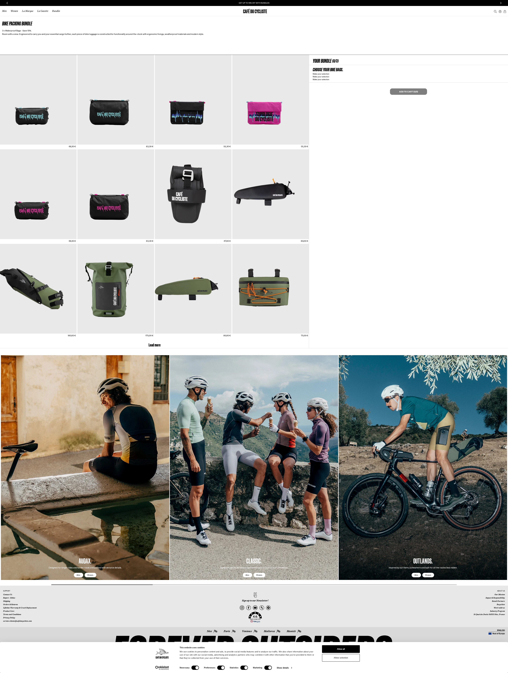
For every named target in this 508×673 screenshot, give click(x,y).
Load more (154, 345)
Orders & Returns (10, 604)
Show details (283, 668)
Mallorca (269, 631)
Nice (209, 631)
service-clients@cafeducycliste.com (17, 621)
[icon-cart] (504, 11)
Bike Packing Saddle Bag (11, 335)
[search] (494, 11)
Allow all (341, 649)
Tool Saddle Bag (162, 241)
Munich (291, 631)
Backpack (82, 335)
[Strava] (261, 607)
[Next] (502, 470)
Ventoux (247, 631)
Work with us (499, 608)
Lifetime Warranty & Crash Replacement (20, 608)
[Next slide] (500, 3)
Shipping (6, 601)
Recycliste (501, 604)
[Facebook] (248, 607)
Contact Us (7, 594)
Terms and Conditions (12, 614)
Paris (227, 631)
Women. (90, 575)
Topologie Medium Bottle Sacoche (15, 146)
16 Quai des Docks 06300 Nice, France (489, 614)
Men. (78, 575)
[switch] (221, 668)
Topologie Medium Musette (167, 146)
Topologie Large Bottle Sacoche (91, 146)
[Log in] (499, 11)
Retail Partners (498, 601)
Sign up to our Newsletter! (255, 600)
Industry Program (497, 611)
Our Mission (500, 594)
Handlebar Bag (239, 335)
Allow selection (341, 658)
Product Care (8, 611)
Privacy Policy (9, 618)
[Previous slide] (7, 3)
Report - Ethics (9, 598)
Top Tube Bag (238, 241)
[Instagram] (241, 607)
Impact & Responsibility (495, 598)
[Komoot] (268, 607)
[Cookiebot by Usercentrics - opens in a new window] (162, 668)
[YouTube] (255, 607)
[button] (255, 617)
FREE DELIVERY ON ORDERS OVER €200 (254, 3)
